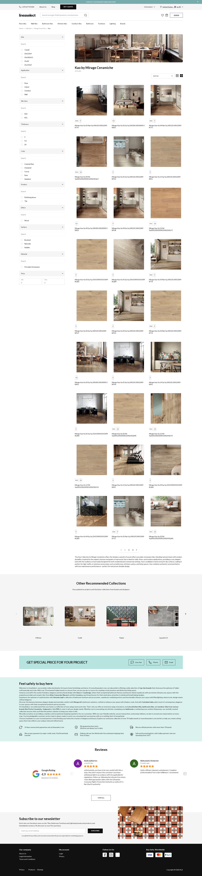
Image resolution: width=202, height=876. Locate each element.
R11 (25, 118)
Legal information (25, 856)
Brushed (27, 240)
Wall (25, 94)
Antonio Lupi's (59, 697)
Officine (38, 638)
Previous (16, 614)
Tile (25, 201)
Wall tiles (34, 24)
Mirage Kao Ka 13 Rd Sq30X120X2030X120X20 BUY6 (87, 486)
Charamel (27, 168)
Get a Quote (68, 7)
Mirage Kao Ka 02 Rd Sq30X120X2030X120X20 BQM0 (124, 435)
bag (166, 15)
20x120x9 (28, 54)
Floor (26, 83)
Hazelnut (27, 179)
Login (61, 854)
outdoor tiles (163, 707)
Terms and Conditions (27, 859)
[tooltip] (136, 662)
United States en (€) (171, 7)
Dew (26, 175)
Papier (121, 638)
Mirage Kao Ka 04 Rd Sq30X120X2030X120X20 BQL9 (87, 178)
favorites (162, 15)
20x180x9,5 (28, 57)
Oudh (80, 638)
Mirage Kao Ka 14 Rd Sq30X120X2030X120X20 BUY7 (161, 229)
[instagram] (111, 855)
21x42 (26, 61)
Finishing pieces (30, 197)
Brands (122, 24)
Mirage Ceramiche (40, 28)
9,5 (25, 141)
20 (25, 145)
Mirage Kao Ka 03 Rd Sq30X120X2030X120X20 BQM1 (161, 537)
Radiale (27, 247)
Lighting (113, 24)
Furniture (101, 24)
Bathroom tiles (47, 24)
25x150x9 (28, 65)
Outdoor (27, 91)
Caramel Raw (29, 164)
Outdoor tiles (77, 24)
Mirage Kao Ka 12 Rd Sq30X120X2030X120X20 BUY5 (161, 435)
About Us (42, 7)
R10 (25, 114)
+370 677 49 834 (28, 7)
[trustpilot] (117, 855)
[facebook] (105, 855)
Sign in (176, 15)
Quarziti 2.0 (163, 638)
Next (186, 614)
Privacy (61, 856)
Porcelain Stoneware (32, 267)
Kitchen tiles (62, 24)
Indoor (26, 87)
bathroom (129, 709)
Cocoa (26, 172)
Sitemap (40, 870)
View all (101, 798)
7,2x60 (26, 50)
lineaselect (27, 15)
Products (31, 870)
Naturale (27, 244)
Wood (26, 220)
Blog (53, 7)
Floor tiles (22, 24)
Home (21, 28)
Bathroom (90, 24)
